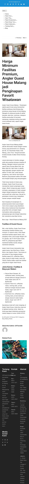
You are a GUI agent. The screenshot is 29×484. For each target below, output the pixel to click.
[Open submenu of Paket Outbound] (15, 24)
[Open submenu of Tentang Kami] (13, 26)
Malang (6, 318)
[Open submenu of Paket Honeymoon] (16, 20)
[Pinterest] (5, 442)
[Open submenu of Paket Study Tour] (15, 22)
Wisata (10, 318)
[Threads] (2, 442)
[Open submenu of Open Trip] (11, 18)
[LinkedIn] (2, 445)
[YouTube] (5, 445)
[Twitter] (7, 442)
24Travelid (6, 317)
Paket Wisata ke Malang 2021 (18, 219)
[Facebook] (2, 439)
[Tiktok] (7, 439)
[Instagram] (5, 439)
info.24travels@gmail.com (14, 1)
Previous (18, 37)
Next (24, 37)
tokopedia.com (16, 140)
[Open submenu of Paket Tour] (12, 16)
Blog (3, 318)
